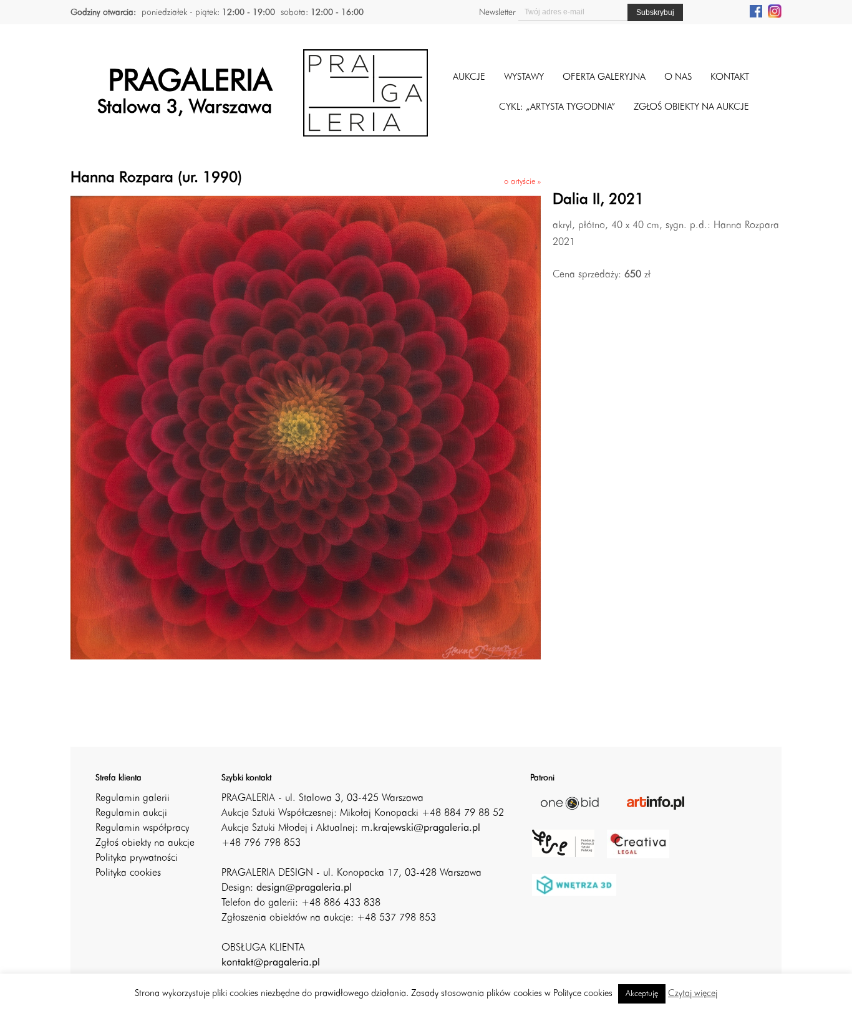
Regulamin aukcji (131, 813)
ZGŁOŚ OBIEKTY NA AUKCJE (691, 107)
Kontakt (729, 77)
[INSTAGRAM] (775, 10)
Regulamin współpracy (142, 828)
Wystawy (524, 77)
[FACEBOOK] (756, 10)
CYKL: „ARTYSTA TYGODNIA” (557, 107)
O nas (678, 77)
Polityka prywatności (136, 858)
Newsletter (497, 12)
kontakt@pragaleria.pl (270, 963)
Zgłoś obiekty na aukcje (145, 843)
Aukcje (469, 77)
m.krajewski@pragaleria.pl (420, 828)
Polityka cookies (128, 873)
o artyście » (522, 182)
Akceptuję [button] (642, 994)
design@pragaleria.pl (304, 888)
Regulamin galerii (132, 798)
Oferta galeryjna (604, 77)
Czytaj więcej (692, 994)
